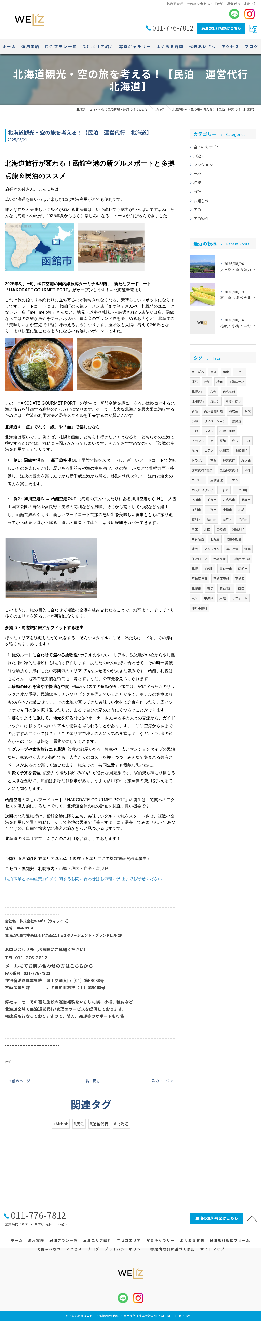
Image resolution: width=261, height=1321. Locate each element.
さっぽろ (198, 372)
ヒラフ (209, 450)
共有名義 (198, 539)
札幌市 (196, 588)
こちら (77, 965)
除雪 (195, 549)
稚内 (195, 450)
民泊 (8, 1061)
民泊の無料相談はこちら (221, 28)
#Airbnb (60, 1123)
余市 (235, 440)
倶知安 (224, 450)
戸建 (222, 598)
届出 (226, 372)
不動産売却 (221, 578)
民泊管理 (216, 480)
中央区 (209, 598)
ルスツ (209, 431)
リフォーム (239, 598)
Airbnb (246, 460)
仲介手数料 (199, 608)
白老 (247, 440)
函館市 (242, 568)
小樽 (195, 421)
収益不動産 (233, 539)
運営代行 (229, 460)
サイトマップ (212, 1248)
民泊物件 (201, 218)
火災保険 (219, 559)
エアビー (198, 480)
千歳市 (212, 499)
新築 (195, 411)
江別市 (196, 509)
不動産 (239, 578)
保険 (247, 411)
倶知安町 (241, 450)
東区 (195, 598)
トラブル (198, 460)
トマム (233, 480)
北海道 (215, 539)
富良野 (236, 421)
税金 (213, 391)
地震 (247, 549)
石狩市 (212, 509)
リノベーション (215, 421)
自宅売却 (229, 391)
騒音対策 (232, 549)
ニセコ (239, 372)
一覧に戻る (91, 1080)
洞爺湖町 (238, 529)
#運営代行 (99, 1123)
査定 (210, 588)
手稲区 (242, 519)
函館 (222, 440)
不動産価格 (236, 381)
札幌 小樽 (227, 431)
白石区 (224, 490)
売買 (213, 460)
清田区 (212, 519)
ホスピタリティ (202, 490)
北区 (207, 529)
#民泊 (79, 1123)
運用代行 (198, 401)
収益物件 (225, 588)
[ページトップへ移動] (252, 1218)
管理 (213, 372)
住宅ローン (199, 559)
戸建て (199, 155)
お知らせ (201, 200)
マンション (203, 164)
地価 (219, 381)
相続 (197, 182)
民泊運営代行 (229, 470)
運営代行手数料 (202, 470)
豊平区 (227, 519)
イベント (198, 440)
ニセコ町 (241, 490)
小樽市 (227, 509)
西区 (241, 588)
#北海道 (121, 1123)
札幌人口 (198, 391)
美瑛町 (209, 568)
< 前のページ (19, 1080)
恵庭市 (246, 499)
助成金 (233, 411)
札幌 (195, 568)
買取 (197, 191)
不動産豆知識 (241, 559)
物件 (247, 470)
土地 (197, 173)
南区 (195, 529)
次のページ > (162, 1080)
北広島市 (229, 499)
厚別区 (196, 519)
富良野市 (225, 568)
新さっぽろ (233, 401)
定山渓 (215, 401)
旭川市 (196, 499)
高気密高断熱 (213, 411)
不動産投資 (199, 578)
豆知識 (221, 529)
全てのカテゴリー (209, 146)
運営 (195, 381)
